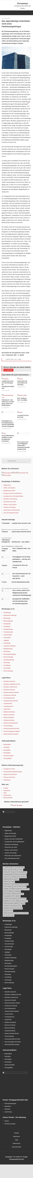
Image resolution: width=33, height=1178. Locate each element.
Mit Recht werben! (10, 1124)
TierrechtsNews (8, 726)
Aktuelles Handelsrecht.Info (12, 684)
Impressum (7, 790)
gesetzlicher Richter (19, 886)
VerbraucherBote (9, 755)
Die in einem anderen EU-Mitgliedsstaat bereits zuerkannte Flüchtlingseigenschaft (23, 445)
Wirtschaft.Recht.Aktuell (11, 734)
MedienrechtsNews (9, 712)
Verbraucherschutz (21, 901)
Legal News (7, 709)
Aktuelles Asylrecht (9, 681)
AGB (5, 793)
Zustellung (10, 915)
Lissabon (10, 891)
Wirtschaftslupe (8, 671)
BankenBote (7, 744)
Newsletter (8, 1106)
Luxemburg (17, 891)
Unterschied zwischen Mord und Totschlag (22, 382)
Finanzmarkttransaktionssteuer (13, 771)
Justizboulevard (8, 706)
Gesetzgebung (7, 886)
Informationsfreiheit (16, 889)
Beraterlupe (7, 618)
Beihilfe (5, 869)
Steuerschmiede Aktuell (11, 723)
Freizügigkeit (24, 884)
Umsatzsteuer (21, 898)
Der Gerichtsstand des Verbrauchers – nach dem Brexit (21, 576)
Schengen (17, 896)
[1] (28, 103)
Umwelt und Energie (10, 507)
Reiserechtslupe (8, 657)
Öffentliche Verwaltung (10, 499)
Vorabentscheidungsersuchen (12, 906)
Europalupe (22, 3)
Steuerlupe (7, 662)
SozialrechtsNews (9, 720)
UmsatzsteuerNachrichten (11, 728)
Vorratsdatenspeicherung (11, 913)
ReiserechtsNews (9, 717)
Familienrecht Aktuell (10, 695)
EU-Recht (6, 877)
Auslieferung (20, 867)
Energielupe (7, 623)
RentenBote (7, 753)
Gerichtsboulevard (9, 698)
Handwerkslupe (8, 629)
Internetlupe (7, 637)
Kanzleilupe (7, 643)
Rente (14, 893)
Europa (24, 877)
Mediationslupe (8, 648)
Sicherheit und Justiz (10, 501)
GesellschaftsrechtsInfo (11, 701)
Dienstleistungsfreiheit (19, 872)
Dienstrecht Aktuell (9, 689)
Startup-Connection (9, 777)
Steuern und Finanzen (10, 504)
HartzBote (7, 747)
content (20, 869)
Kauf (4, 891)
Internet (26, 889)
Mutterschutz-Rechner (10, 774)
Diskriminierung (8, 874)
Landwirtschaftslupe (9, 646)
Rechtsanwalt (7, 893)
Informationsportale (10, 1103)
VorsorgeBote (8, 758)
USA (13, 901)
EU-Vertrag (13, 877)
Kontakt (6, 788)
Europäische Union (9, 769)
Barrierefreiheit (8, 797)
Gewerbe (6, 889)
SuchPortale (8, 1112)
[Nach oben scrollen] (30, 1175)
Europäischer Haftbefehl (11, 879)
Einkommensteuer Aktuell (11, 692)
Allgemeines (8, 370)
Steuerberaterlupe (9, 660)
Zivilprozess (24, 913)
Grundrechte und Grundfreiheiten (13, 496)
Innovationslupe (8, 632)
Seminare (7, 1109)
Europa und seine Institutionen (13, 493)
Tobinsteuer (7, 780)
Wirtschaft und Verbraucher (12, 510)
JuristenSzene (8, 703)
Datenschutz (7, 795)
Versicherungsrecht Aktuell (12, 731)
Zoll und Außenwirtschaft (11, 513)
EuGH (19, 877)
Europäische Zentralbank (11, 884)
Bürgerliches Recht (9, 490)
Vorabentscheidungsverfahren (12, 908)
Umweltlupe (7, 665)
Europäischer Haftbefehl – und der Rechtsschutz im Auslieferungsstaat (21, 601)
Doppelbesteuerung (20, 874)
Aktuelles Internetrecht (10, 687)
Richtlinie (20, 893)
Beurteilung (13, 869)
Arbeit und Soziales (9, 488)
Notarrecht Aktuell (9, 714)
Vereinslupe (7, 668)
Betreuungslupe (8, 621)
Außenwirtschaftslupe (10, 615)
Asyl (13, 867)
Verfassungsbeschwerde (11, 903)
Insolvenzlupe (8, 635)
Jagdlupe (6, 640)
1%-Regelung (7, 867)
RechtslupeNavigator (10, 654)
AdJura (7, 1121)
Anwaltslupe (7, 612)
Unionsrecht (7, 901)
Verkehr (22, 903)
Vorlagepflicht (8, 910)
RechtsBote (7, 750)
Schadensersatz (8, 896)
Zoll (4, 915)
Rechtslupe (7, 651)
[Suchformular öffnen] (30, 13)
